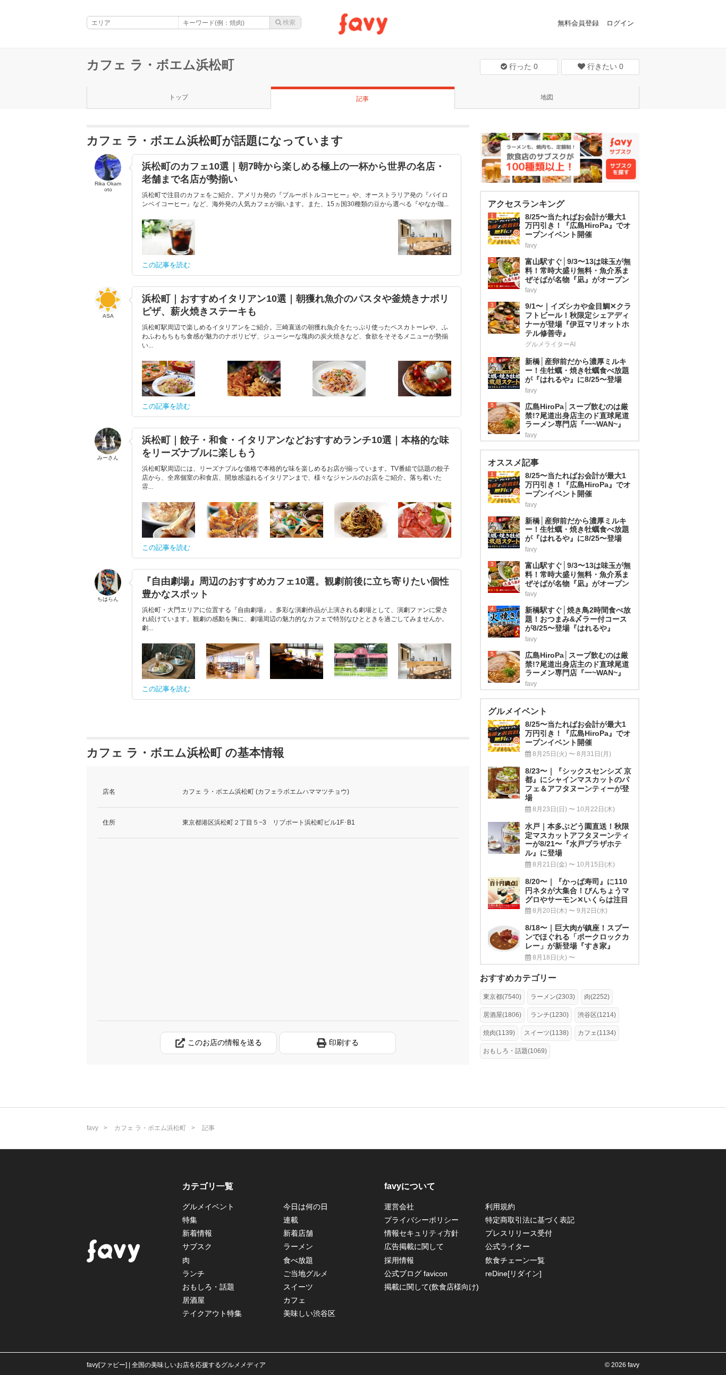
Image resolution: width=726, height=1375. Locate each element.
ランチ (193, 1273)
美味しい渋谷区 (309, 1313)
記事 (362, 99)
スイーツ (298, 1287)
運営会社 (399, 1206)
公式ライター (507, 1246)
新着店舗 (298, 1233)
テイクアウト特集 (212, 1313)
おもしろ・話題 (208, 1287)
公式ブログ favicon (416, 1273)
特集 (189, 1220)
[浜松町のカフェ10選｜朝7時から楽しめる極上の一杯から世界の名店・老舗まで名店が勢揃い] (168, 237)
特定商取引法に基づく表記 (530, 1220)
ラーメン (298, 1246)
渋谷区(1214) (597, 1014)
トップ (178, 97)
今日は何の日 (305, 1206)
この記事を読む (166, 265)
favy (92, 1128)
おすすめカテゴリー (518, 977)
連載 (290, 1220)
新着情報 (197, 1233)
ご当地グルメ (305, 1273)
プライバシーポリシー (421, 1220)
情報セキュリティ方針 (421, 1233)
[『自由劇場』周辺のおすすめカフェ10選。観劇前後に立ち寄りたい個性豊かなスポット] (168, 661)
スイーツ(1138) (546, 1033)
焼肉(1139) (499, 1033)
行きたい (604, 66)
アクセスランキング (526, 203)
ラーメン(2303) (552, 996)
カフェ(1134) (597, 1033)
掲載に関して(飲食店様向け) (431, 1287)
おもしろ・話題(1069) (515, 1051)
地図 (547, 97)
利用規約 (500, 1206)
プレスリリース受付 (518, 1233)
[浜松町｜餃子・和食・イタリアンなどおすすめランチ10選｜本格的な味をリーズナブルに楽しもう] (168, 520)
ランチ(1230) (549, 1014)
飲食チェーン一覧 (515, 1260)
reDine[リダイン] (513, 1273)
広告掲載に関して (414, 1246)
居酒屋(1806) (502, 1014)
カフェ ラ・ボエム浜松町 (160, 64)
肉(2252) (597, 996)
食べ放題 (298, 1260)
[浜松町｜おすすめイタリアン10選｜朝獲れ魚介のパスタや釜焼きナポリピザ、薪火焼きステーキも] (168, 378)
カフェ (294, 1300)
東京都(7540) (502, 996)
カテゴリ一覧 (207, 1186)
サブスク (197, 1246)
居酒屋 (193, 1300)
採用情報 (399, 1260)
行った (522, 66)
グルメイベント (208, 1206)
